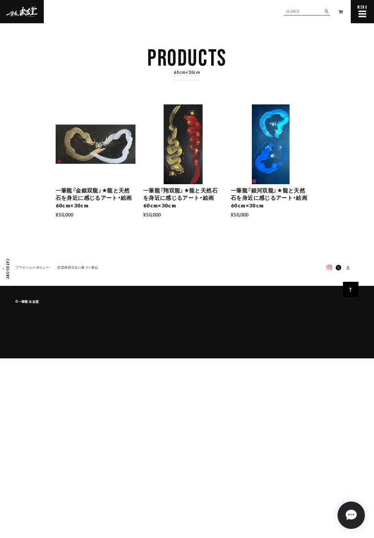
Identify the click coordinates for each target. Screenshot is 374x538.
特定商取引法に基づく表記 (77, 267)
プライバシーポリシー (32, 267)
